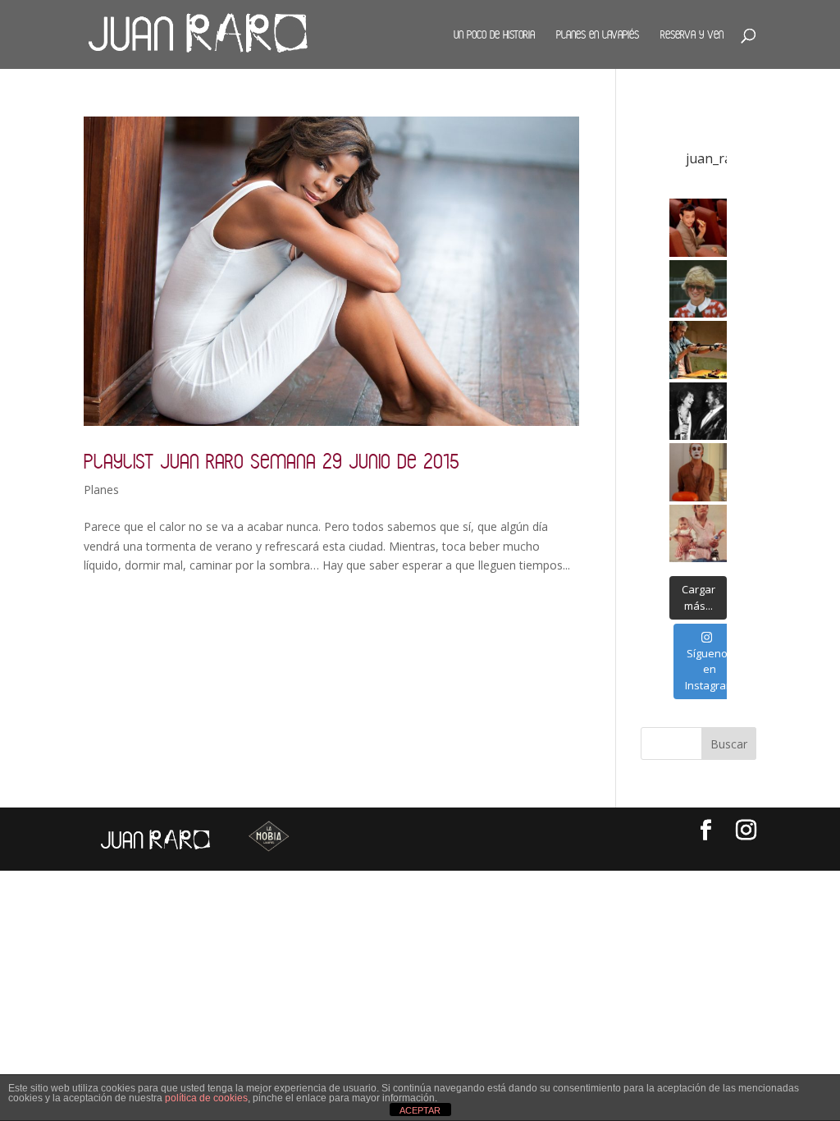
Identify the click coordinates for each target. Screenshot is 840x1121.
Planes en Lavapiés (597, 34)
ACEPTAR (420, 1110)
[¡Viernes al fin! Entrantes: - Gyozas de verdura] (698, 411)
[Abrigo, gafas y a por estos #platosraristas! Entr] (698, 289)
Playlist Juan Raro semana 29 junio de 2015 (271, 461)
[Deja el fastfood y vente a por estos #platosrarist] (698, 228)
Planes (101, 489)
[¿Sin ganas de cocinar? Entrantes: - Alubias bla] (698, 534)
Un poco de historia (494, 34)
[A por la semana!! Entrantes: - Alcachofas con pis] (698, 350)
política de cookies (206, 1098)
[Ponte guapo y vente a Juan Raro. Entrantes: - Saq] (698, 472)
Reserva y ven (692, 34)
